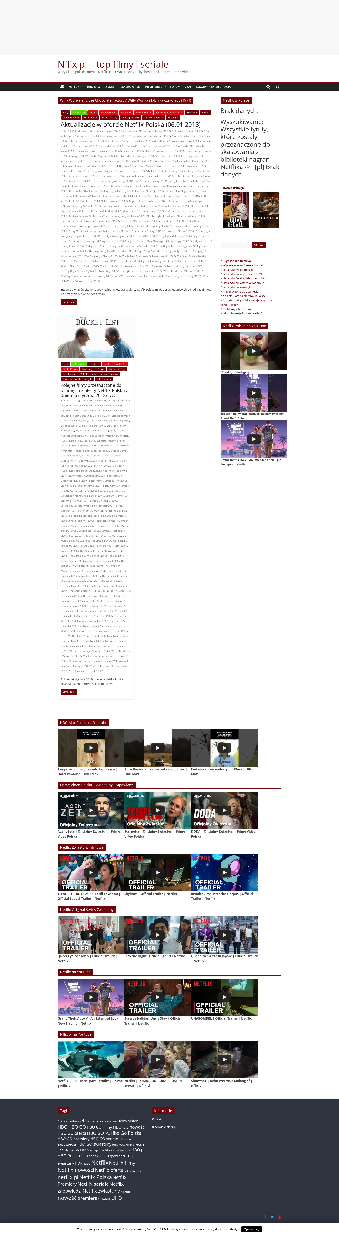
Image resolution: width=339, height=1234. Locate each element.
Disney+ (110, 87)
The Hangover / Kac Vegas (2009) (101, 596)
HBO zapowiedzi (112, 1156)
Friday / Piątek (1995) (140, 161)
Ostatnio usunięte (233, 188)
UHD (116, 1198)
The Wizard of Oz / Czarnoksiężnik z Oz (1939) (125, 266)
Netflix (74, 87)
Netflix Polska (143, 112)
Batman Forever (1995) (111, 146)
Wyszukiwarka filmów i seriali (243, 265)
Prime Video (154, 87)
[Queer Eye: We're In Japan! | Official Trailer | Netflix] (224, 935)
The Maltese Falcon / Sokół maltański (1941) (93, 261)
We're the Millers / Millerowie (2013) (183, 271)
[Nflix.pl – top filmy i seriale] (62, 87)
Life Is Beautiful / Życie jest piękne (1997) (83, 425)
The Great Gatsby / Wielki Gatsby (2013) (91, 590)
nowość (67, 1197)
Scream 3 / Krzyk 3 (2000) (181, 231)
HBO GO (77, 1127)
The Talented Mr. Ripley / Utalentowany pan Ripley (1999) (150, 261)
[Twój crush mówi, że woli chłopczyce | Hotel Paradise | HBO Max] (91, 748)
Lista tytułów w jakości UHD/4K (243, 274)
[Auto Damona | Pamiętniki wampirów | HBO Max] (157, 748)
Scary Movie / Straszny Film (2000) (154, 226)
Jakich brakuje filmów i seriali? (242, 313)
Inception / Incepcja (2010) (149, 191)
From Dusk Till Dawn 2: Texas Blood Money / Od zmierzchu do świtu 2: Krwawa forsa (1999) (156, 166)
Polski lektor (90, 117)
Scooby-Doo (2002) (86, 490)
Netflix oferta (109, 1170)
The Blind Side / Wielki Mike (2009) (88, 555)
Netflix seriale (93, 1184)
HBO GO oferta (72, 1133)
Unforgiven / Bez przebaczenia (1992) (141, 271)
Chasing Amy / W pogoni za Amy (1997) (166, 151)
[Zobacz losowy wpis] (277, 87)
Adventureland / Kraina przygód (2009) (126, 141)
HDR (79, 1163)
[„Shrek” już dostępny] (254, 351)
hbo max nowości (135, 1144)
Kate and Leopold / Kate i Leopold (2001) (177, 196)
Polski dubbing (71, 117)
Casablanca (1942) (133, 151)
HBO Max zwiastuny (119, 1150)
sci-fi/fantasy (104, 379)
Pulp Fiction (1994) (171, 221)
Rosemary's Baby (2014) (121, 226)
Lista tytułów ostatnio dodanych (243, 283)
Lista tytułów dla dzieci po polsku (244, 278)
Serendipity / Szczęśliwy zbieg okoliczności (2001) (87, 505)
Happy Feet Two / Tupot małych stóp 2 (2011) (85, 186)
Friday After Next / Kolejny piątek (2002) (175, 161)
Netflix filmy (122, 1162)
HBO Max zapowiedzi (94, 1150)
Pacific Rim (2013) (108, 460)
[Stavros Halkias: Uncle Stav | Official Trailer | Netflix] (157, 997)
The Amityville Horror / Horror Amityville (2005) (131, 246)
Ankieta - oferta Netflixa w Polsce (244, 296)
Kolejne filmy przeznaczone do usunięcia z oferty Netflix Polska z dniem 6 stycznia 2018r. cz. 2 (94, 390)
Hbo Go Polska (126, 1133)
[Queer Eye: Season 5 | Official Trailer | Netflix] (91, 935)
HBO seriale (90, 1155)
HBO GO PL (98, 1133)
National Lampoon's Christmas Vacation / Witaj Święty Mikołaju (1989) (107, 216)
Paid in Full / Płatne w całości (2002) (140, 221)
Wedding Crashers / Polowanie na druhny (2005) (87, 276)
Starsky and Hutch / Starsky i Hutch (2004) (104, 545)
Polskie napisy (109, 117)
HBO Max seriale (68, 1150)
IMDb (86, 1163)
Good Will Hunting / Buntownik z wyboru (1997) (150, 176)
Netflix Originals (132, 1171)
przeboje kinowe (130, 117)
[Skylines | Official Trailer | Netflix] (157, 872)
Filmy (65, 112)
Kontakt (157, 1119)
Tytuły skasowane (153, 117)
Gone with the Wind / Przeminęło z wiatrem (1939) (96, 176)
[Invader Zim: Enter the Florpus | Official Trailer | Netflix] (224, 872)
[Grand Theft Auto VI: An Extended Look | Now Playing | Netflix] (91, 997)
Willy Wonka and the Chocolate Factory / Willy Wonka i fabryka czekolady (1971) (158, 276)
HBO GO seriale (104, 1138)
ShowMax (104, 1199)
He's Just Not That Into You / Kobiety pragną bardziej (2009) (101, 191)
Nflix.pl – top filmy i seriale (113, 64)
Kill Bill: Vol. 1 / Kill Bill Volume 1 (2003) (107, 201)
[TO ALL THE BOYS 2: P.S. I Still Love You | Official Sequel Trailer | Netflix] (91, 872)
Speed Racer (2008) (148, 236)
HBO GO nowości (129, 1127)
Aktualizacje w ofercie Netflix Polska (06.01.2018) (131, 124)
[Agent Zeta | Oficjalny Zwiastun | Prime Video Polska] (91, 810)
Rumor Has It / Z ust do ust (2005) (87, 475)
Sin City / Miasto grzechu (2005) (119, 236)
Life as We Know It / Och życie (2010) (170, 206)
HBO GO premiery (74, 1138)
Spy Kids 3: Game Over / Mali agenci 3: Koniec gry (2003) (158, 241)
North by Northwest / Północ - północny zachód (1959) (90, 221)
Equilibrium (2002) (170, 156)
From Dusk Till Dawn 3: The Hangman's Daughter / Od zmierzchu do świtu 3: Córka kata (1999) (112, 171)
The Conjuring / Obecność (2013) (103, 256)
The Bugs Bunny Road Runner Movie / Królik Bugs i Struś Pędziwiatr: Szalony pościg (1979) (138, 251)
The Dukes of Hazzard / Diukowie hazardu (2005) (149, 256)
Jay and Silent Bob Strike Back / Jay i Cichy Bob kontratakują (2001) (118, 196)
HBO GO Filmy (99, 1127)
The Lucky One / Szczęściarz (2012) (106, 606)
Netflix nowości (76, 1169)
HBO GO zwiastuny (94, 1144)
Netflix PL (126, 112)
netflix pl (68, 1177)
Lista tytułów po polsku (238, 270)
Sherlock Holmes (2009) (82, 520)
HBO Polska (69, 1155)
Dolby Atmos (110, 1121)
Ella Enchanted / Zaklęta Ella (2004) (139, 156)
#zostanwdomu (69, 1121)
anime (91, 1121)
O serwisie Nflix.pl (164, 1127)
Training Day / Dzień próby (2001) (79, 271)
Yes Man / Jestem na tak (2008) (86, 671)
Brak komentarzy (103, 131)
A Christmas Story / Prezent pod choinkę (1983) (144, 131)
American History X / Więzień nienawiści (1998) (174, 141)
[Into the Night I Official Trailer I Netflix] (157, 935)
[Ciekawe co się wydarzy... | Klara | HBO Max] (224, 748)
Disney (99, 1121)
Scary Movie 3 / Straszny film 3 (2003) (89, 231)
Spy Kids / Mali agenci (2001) (176, 236)
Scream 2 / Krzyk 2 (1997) (151, 231)
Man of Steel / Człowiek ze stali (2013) (143, 211)
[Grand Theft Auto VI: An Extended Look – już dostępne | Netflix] (254, 439)
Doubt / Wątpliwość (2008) (104, 156)
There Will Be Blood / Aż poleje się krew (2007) (177, 266)
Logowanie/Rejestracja (213, 87)
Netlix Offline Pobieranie (169, 112)
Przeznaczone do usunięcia (77, 379)
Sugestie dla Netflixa (237, 261)
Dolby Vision (128, 1120)
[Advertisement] (169, 27)
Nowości (125, 1191)
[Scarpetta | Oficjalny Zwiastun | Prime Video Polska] (157, 810)
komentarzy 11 (101, 400)
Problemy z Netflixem (237, 309)
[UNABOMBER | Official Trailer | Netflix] (224, 997)
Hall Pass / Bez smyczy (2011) (151, 181)
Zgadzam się (251, 1229)
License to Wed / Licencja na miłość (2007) (125, 206)
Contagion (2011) (78, 156)
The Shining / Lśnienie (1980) (96, 615)
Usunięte (173, 117)
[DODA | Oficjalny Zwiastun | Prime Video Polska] (224, 810)
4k (84, 1120)
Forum (175, 87)
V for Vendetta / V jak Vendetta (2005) (89, 651)
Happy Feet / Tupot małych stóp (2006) (190, 181)
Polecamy (192, 112)
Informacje (79, 112)
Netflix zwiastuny (101, 1190)
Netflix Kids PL (109, 112)
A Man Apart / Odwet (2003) (187, 131)
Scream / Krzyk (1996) (124, 231)
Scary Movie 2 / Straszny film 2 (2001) (81, 485)
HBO (62, 1127)
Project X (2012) (101, 465)
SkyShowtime (130, 87)
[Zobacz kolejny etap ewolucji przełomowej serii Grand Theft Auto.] (254, 393)
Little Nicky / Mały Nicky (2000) (104, 211)
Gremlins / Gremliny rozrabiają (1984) (112, 181)
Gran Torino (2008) (79, 181)
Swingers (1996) (95, 246)
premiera (87, 1198)
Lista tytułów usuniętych (239, 287)
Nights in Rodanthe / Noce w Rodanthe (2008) (180, 216)
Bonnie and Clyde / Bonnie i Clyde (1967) (99, 151)
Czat (188, 87)
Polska (205, 112)
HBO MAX (93, 87)
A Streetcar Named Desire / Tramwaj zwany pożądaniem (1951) (135, 136)
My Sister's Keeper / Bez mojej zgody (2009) (100, 430)
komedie (94, 364)
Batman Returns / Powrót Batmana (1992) (148, 146)
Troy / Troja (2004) (109, 271)
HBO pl (138, 1150)
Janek (85, 131)
